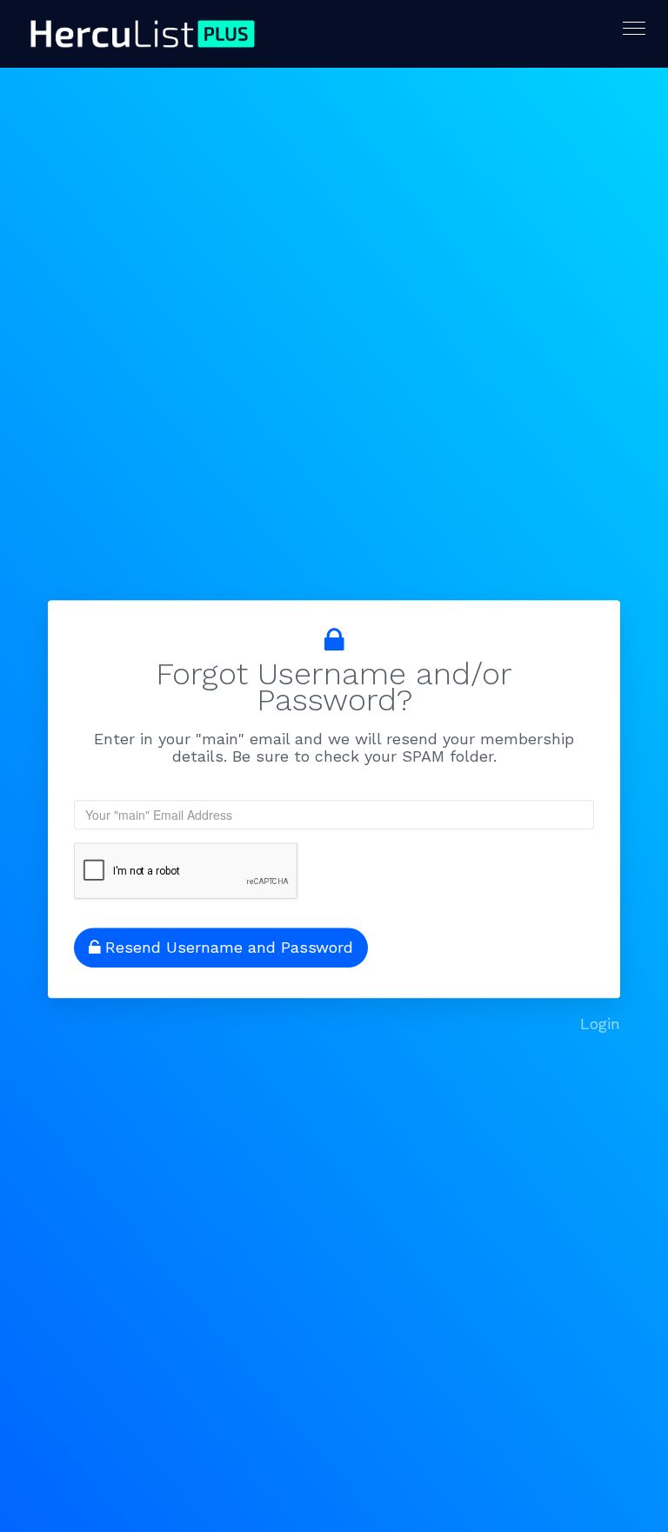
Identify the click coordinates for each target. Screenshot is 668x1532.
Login (600, 1023)
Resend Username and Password (229, 947)
